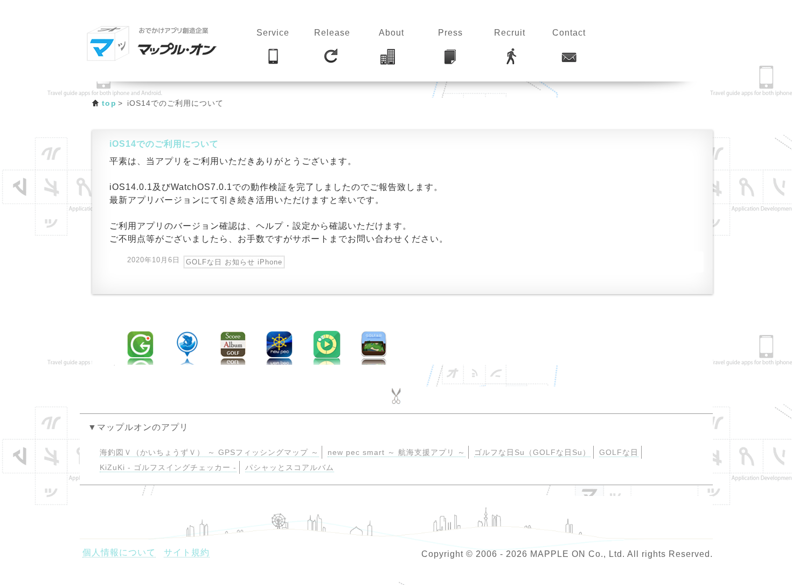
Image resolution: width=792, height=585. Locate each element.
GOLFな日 (618, 452)
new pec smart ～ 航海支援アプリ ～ (397, 452)
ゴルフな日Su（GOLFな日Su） (532, 452)
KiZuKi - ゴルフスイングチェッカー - (168, 468)
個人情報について (119, 552)
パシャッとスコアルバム (289, 468)
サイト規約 (187, 552)
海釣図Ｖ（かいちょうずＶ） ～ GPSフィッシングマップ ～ (209, 452)
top (109, 103)
